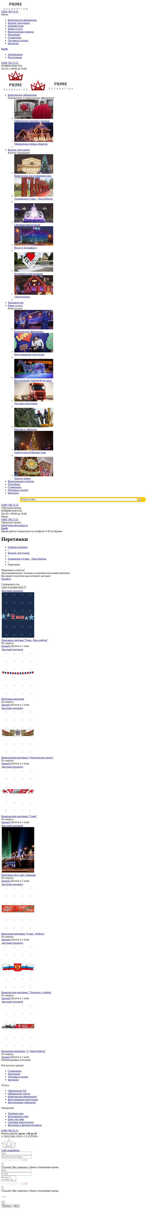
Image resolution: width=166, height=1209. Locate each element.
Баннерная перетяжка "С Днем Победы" (23, 1051)
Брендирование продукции (23, 1099)
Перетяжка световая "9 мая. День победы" (24, 640)
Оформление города (19, 1093)
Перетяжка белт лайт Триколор (18, 875)
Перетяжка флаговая (12, 699)
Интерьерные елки (18, 1116)
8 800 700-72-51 (9, 62)
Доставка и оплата (18, 40)
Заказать (6, 646)
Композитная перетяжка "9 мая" (19, 816)
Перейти (6, 578)
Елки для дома (16, 1119)
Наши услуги (15, 28)
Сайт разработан (10, 1150)
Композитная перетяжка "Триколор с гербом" (26, 992)
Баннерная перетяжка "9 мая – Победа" (23, 933)
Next (16, 1206)
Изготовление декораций (22, 1102)
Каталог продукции (19, 23)
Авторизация (15, 54)
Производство (16, 25)
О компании (14, 37)
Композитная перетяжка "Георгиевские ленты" (27, 757)
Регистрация (15, 57)
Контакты (13, 43)
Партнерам (14, 1073)
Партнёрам (14, 34)
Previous (7, 1206)
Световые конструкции (21, 1122)
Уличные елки (16, 1113)
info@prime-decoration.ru (14, 525)
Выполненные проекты (21, 31)
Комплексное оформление (22, 20)
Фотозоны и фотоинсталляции (25, 1125)
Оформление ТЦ (17, 1090)
